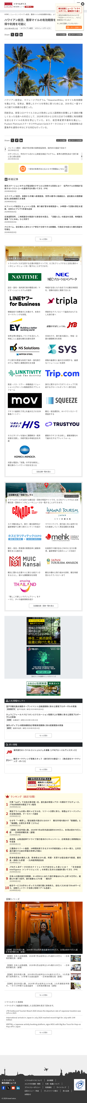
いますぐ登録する (75, 27)
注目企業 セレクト (16, 258)
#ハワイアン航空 (27, 28)
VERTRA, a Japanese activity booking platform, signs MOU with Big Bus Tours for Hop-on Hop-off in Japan (43, 1025)
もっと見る (43, 239)
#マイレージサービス (43, 28)
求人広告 (66, 1091)
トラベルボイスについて (33, 1080)
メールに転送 (61, 35)
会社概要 (50, 1080)
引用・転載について (52, 1084)
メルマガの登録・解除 (32, 1084)
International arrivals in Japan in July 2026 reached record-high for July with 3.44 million (40, 1018)
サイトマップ (61, 1087)
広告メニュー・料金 (32, 1091)
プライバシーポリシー (32, 1087)
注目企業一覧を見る (43, 471)
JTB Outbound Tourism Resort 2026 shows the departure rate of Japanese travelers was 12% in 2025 (43, 1011)
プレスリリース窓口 (51, 1091)
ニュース (13, 14)
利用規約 (48, 1087)
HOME (6, 14)
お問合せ (28, 1094)
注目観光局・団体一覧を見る (43, 606)
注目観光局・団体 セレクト (20, 494)
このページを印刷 (76, 35)
